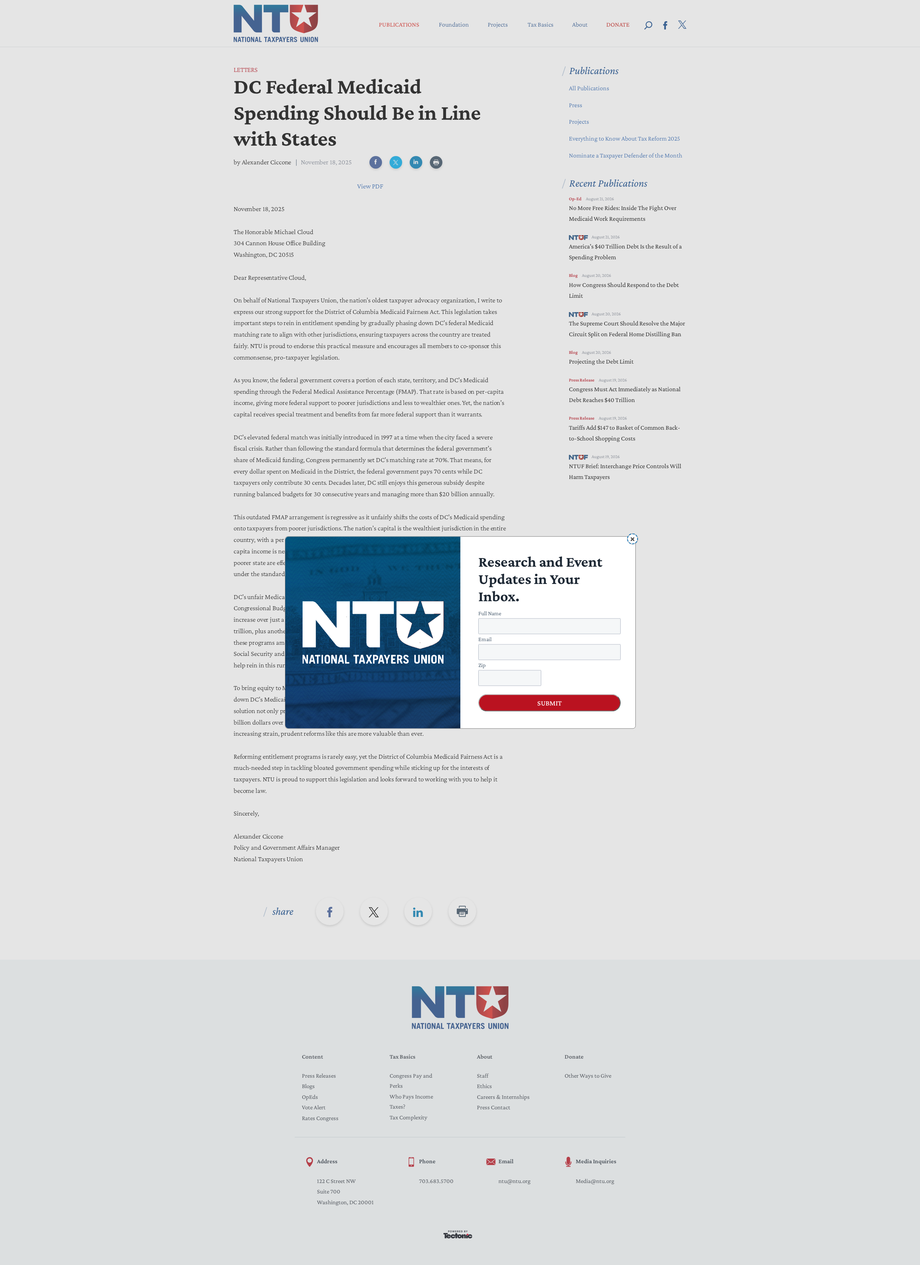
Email (485, 639)
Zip (482, 665)
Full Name (489, 613)
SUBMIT (549, 703)
